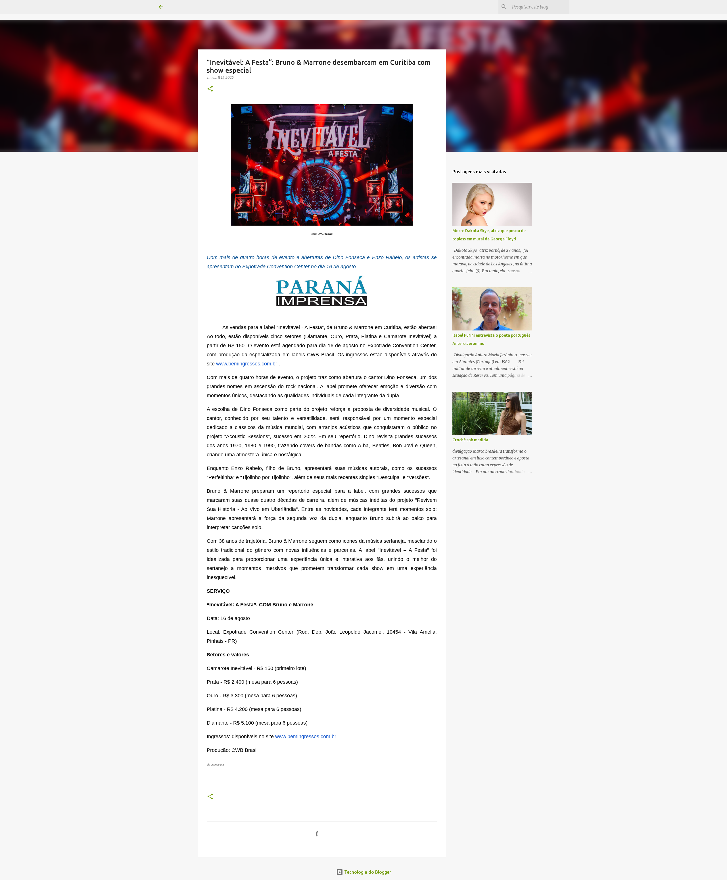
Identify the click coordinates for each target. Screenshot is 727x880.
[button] (210, 89)
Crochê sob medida (470, 440)
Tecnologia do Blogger (367, 872)
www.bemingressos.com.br (246, 364)
